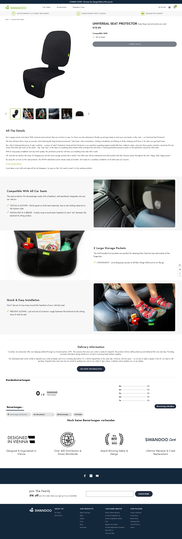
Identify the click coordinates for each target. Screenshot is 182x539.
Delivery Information (91, 369)
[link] (30, 13)
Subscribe (143, 494)
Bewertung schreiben (165, 406)
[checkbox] (78, 414)
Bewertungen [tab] (15, 407)
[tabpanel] (91, 417)
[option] (30, 13)
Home (7, 19)
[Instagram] (91, 475)
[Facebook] (84, 475)
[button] (5, 113)
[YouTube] (97, 475)
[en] (169, 7)
